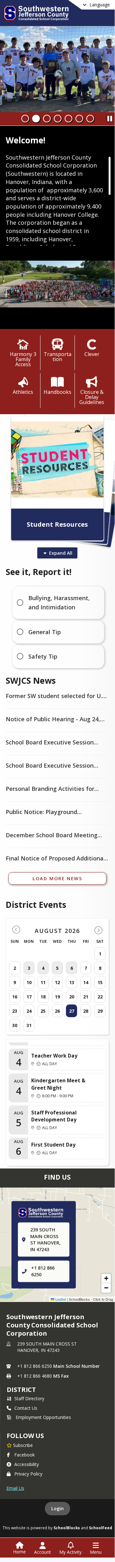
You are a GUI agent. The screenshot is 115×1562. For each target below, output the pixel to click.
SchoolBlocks (67, 1527)
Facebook (24, 1455)
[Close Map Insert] (98, 1206)
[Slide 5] (68, 118)
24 (29, 1011)
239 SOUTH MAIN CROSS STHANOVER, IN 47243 (47, 1347)
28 (85, 1011)
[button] (106, 1278)
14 (85, 982)
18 (43, 997)
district (21, 1389)
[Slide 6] (79, 118)
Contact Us (25, 1408)
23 (14, 1011)
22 (100, 997)
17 (29, 997)
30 (14, 1025)
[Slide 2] (36, 118)
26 (57, 1011)
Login (57, 1508)
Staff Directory (29, 1398)
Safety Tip (42, 656)
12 (57, 982)
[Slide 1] (25, 118)
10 (29, 982)
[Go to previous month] (16, 930)
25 (43, 1011)
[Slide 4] (57, 118)
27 (71, 1011)
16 (14, 997)
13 (71, 982)
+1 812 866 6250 (34, 1366)
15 (100, 982)
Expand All (60, 553)
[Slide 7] (90, 118)
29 (100, 1011)
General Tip (44, 632)
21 (85, 997)
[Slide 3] (47, 118)
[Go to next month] (98, 930)
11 (43, 982)
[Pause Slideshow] (109, 117)
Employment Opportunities (43, 1417)
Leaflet (60, 1299)
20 (71, 997)
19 (57, 997)
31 (29, 1025)
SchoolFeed (100, 1527)
